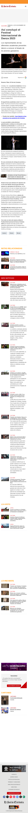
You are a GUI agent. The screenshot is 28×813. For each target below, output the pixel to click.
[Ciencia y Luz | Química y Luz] (5, 253)
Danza (11, 233)
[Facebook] (4, 797)
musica (4, 233)
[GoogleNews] (17, 797)
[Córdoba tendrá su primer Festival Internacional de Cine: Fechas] (5, 332)
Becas (18, 233)
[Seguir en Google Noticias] (25, 77)
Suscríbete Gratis (14, 685)
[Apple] (20, 797)
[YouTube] (11, 797)
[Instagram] (14, 797)
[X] (7, 797)
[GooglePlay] (24, 797)
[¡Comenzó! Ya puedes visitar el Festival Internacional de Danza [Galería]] (5, 267)
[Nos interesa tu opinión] (14, 768)
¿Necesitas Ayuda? (14, 793)
